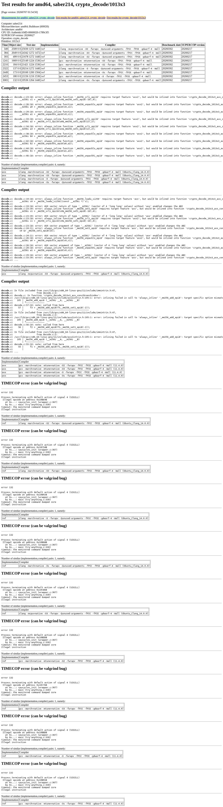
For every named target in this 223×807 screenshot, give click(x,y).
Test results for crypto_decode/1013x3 (126, 17)
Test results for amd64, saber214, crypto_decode (80, 17)
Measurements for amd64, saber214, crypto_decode (28, 17)
